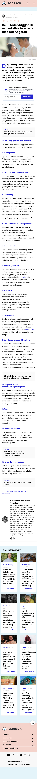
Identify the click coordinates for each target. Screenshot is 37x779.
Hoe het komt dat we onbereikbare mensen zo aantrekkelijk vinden (14, 453)
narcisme (24, 277)
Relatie (20, 15)
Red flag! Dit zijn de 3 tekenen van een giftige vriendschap (18, 133)
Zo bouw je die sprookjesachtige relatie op (17, 483)
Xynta (28, 764)
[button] (31, 735)
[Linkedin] (14, 538)
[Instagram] (11, 538)
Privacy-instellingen (10, 748)
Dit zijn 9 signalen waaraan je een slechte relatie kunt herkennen (18, 377)
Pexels (34, 59)
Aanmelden (27, 97)
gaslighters (29, 329)
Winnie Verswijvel (11, 15)
